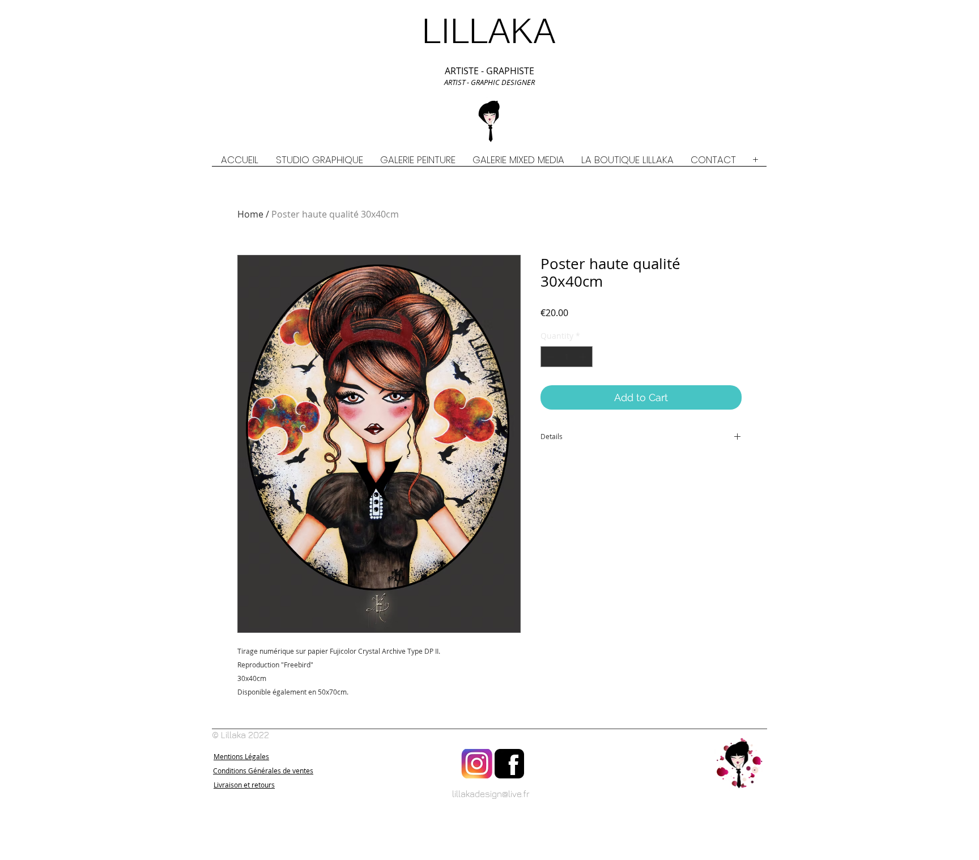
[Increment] (584, 357)
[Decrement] (549, 357)
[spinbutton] (566, 357)
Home (250, 214)
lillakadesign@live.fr (491, 794)
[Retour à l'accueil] (739, 763)
